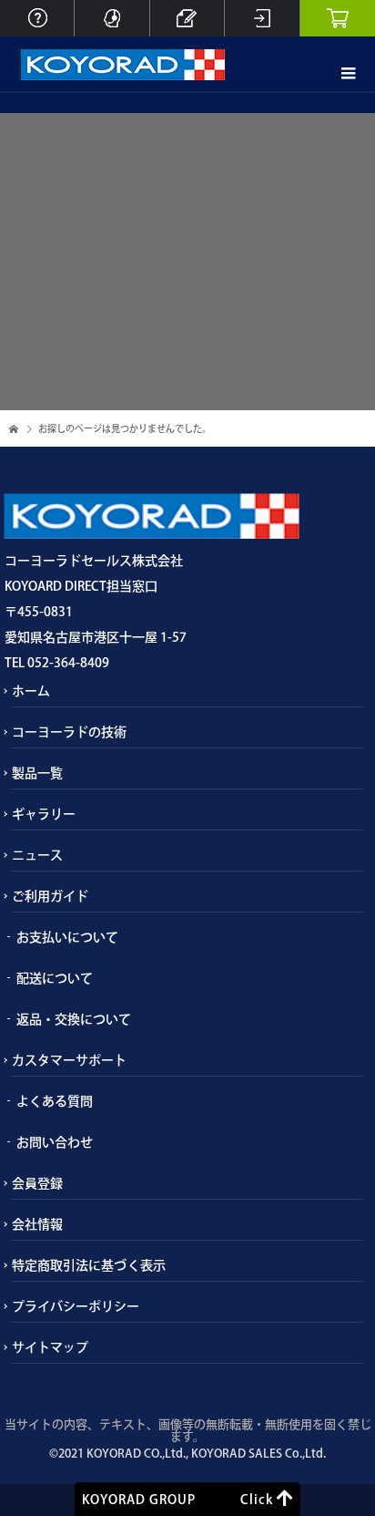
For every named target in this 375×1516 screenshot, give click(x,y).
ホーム (31, 691)
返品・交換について (73, 1019)
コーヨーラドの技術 (69, 732)
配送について (54, 978)
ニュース (37, 855)
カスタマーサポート (69, 1060)
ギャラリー (44, 814)
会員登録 (37, 1183)
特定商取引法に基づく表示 (89, 1265)
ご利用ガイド (50, 896)
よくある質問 (54, 1101)
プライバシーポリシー (75, 1306)
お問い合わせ (54, 1142)
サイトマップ (50, 1347)
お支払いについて (67, 937)
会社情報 (37, 1224)
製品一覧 (37, 773)
